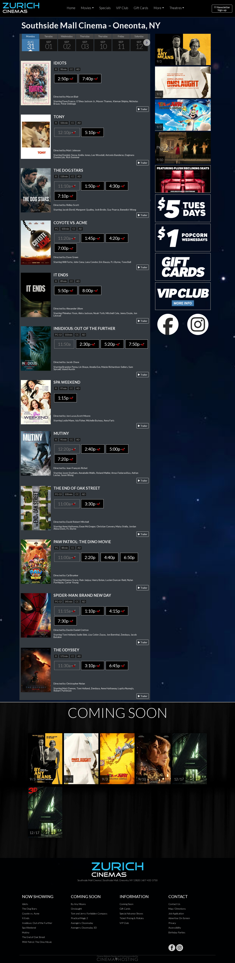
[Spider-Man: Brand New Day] (36, 615)
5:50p (63, 290)
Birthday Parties (176, 932)
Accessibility (174, 927)
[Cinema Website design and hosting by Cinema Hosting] (117, 957)
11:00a (64, 503)
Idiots (25, 904)
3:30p (90, 503)
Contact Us (174, 904)
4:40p (109, 557)
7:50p (134, 344)
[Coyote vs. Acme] (36, 242)
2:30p (85, 344)
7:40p (88, 78)
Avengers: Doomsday (82, 922)
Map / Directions (177, 908)
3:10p (90, 665)
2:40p (90, 449)
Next (146, 42)
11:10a (64, 185)
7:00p (63, 248)
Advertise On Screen (179, 918)
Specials (105, 8)
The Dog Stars (29, 908)
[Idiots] (36, 82)
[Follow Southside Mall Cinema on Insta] (179, 947)
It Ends (25, 918)
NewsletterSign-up (223, 9)
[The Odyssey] (36, 669)
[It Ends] (36, 294)
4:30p (114, 185)
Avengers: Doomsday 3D (84, 927)
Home (71, 8)
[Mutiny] (36, 453)
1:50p (90, 185)
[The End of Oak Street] (36, 508)
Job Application (176, 913)
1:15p (63, 397)
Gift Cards (141, 8)
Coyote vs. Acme (30, 913)
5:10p (90, 132)
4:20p (114, 238)
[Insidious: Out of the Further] (36, 348)
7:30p (63, 620)
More (157, 8)
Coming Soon (126, 904)
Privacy (172, 922)
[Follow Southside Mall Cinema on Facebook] (171, 947)
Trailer (143, 109)
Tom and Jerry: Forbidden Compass (89, 913)
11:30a (64, 665)
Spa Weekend (29, 927)
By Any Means (78, 904)
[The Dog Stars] (36, 190)
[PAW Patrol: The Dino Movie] (36, 561)
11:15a (64, 610)
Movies (86, 8)
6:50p (129, 557)
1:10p (90, 610)
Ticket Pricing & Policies (132, 918)
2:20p (90, 557)
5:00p (115, 449)
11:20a (64, 238)
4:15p (114, 610)
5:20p (109, 344)
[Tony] (36, 136)
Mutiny (25, 932)
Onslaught (76, 908)
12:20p (64, 449)
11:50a (64, 344)
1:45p (90, 238)
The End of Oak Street (33, 937)
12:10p (64, 132)
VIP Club (122, 8)
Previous (22, 42)
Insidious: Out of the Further (37, 922)
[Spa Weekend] (36, 402)
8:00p (88, 290)
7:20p (63, 459)
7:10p (63, 195)
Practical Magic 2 (79, 918)
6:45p (114, 665)
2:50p (63, 78)
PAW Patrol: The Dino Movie (37, 941)
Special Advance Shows (131, 913)
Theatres (175, 8)
